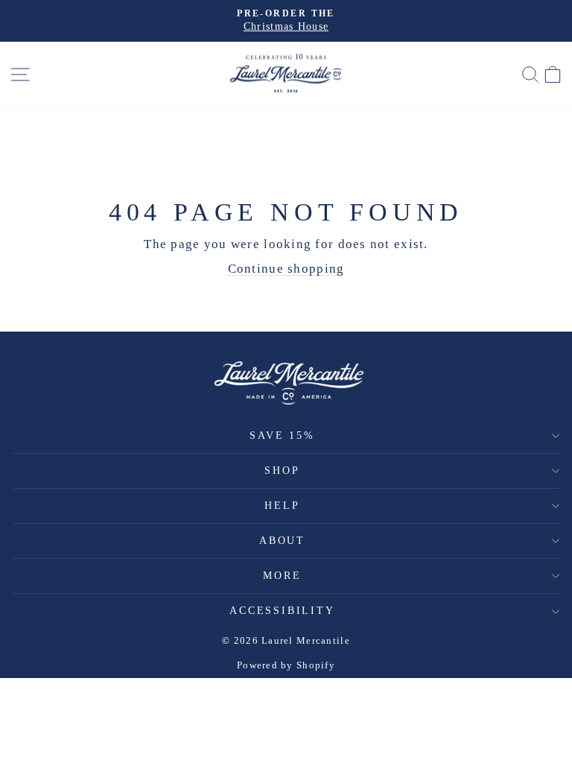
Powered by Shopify (286, 665)
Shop (281, 470)
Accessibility (281, 610)
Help (281, 505)
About (282, 540)
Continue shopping (286, 269)
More (282, 575)
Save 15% (282, 435)
